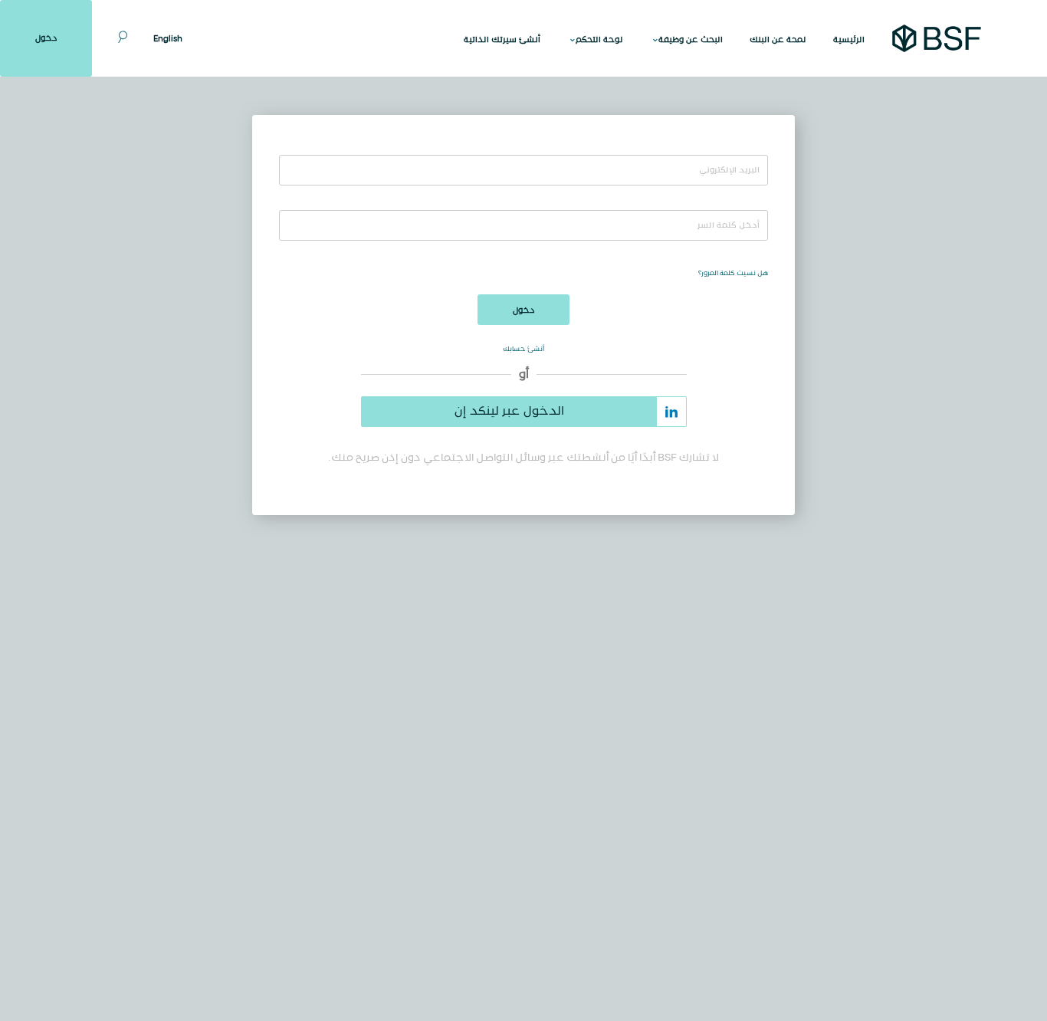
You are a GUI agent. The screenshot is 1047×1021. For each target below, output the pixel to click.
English (167, 39)
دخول (46, 38)
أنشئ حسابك (523, 349)
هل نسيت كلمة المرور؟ (733, 274)
